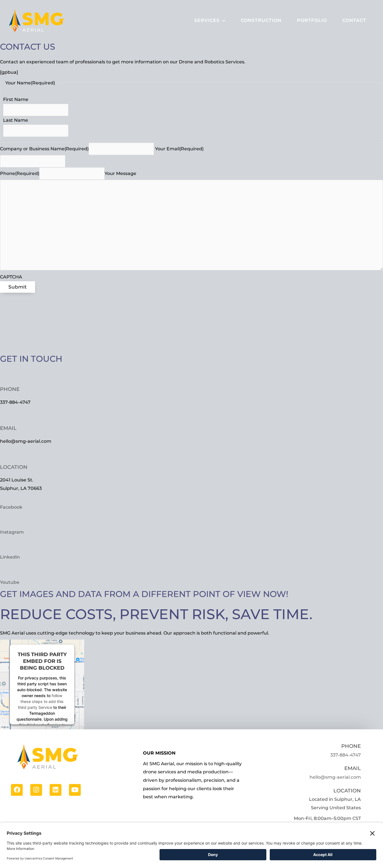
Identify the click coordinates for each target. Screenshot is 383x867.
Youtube (9, 582)
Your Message (120, 173)
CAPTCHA (11, 277)
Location (13, 467)
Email (8, 428)
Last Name (15, 120)
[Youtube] (74, 789)
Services (207, 20)
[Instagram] (36, 789)
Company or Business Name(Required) (44, 148)
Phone (10, 389)
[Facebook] (16, 789)
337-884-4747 (345, 755)
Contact (354, 20)
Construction (261, 20)
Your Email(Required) (179, 148)
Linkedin (10, 557)
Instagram (12, 532)
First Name (15, 99)
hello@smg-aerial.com (335, 777)
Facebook (11, 507)
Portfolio (312, 20)
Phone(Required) (19, 173)
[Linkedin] (55, 789)
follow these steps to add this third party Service (41, 701)
